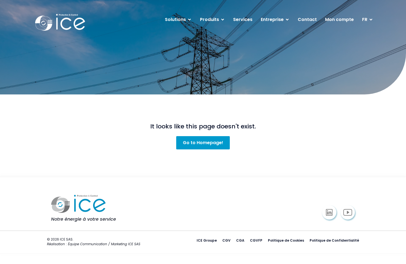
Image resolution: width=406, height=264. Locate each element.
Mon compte (339, 19)
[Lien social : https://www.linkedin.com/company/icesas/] (331, 212)
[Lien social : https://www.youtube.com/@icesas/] (350, 212)
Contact (307, 19)
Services (242, 19)
